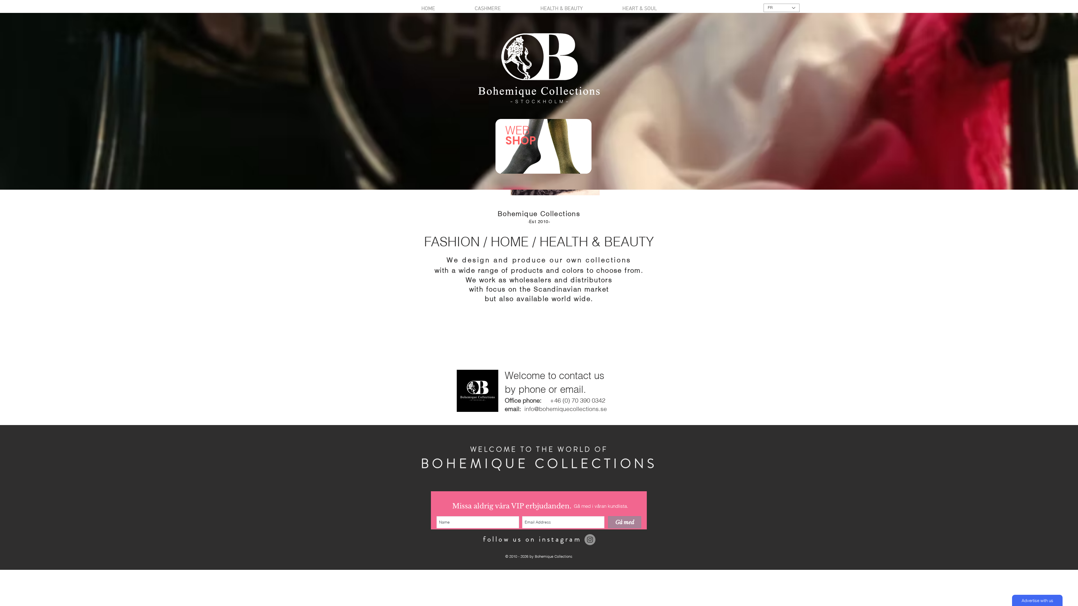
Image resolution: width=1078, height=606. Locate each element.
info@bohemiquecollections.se (565, 408)
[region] (543, 146)
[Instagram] (589, 539)
